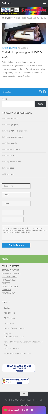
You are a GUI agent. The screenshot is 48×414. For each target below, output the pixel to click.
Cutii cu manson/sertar (13, 137)
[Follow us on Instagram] (40, 91)
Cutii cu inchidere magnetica (15, 131)
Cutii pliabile (9, 168)
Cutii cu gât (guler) (11, 124)
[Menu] (44, 3)
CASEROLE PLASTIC (10, 286)
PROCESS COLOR (9, 280)
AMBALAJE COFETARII (11, 273)
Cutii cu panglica (10, 143)
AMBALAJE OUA (8, 293)
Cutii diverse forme (12, 149)
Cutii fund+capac (9, 48)
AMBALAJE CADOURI (10, 270)
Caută (4, 99)
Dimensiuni (9, 174)
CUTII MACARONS (9, 277)
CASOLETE (6, 289)
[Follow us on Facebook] (44, 91)
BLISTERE (6, 283)
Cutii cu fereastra (11, 118)
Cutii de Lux (7, 3)
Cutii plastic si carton (12, 162)
